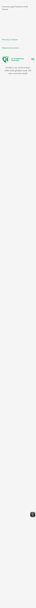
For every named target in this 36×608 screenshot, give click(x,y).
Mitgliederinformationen (10, 48)
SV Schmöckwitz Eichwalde (17, 59)
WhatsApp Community (10, 40)
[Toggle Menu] (32, 59)
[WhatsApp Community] (4, 35)
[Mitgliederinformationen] (4, 43)
